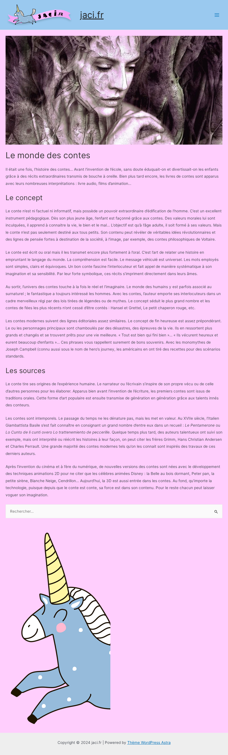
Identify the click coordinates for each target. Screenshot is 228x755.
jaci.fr (92, 14)
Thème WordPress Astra (149, 742)
